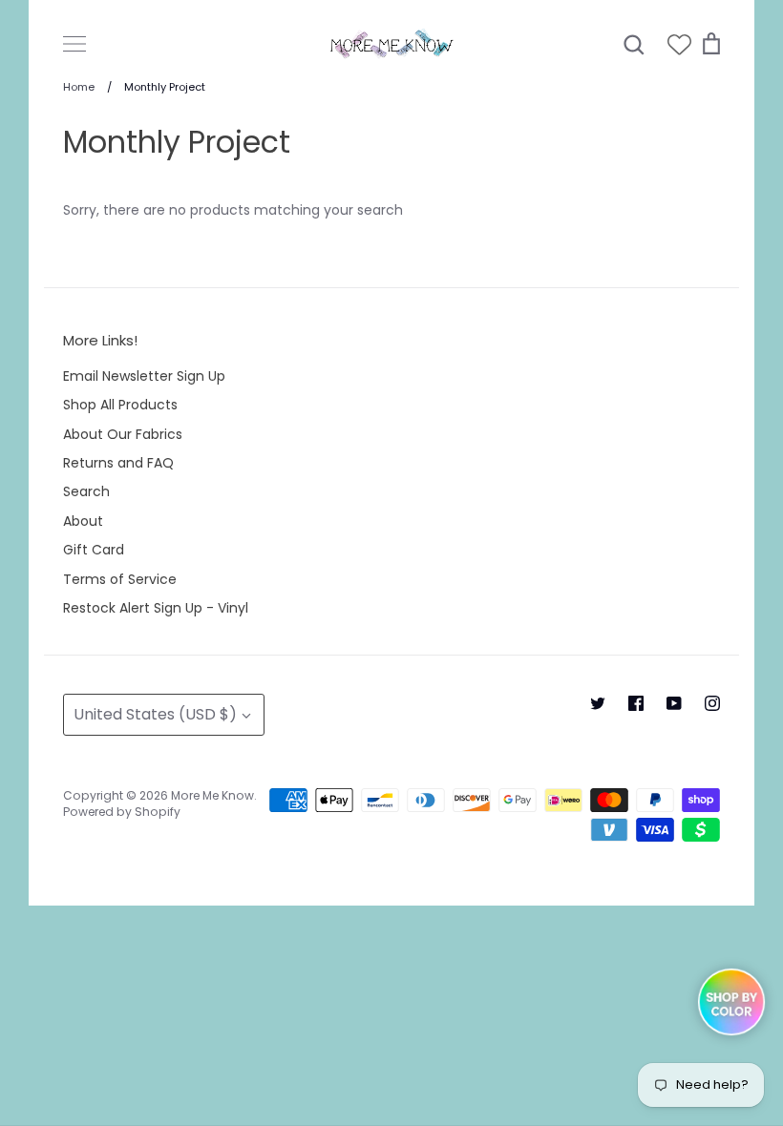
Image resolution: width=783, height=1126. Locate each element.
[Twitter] (598, 703)
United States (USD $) (155, 714)
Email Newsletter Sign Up (144, 376)
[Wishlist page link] (679, 44)
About (83, 521)
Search (86, 491)
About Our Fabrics (122, 434)
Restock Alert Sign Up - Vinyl (155, 607)
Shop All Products (120, 404)
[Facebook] (636, 703)
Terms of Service (120, 579)
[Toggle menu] (74, 44)
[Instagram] (712, 703)
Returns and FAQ (118, 462)
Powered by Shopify (121, 811)
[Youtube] (674, 703)
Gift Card (93, 549)
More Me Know (212, 795)
